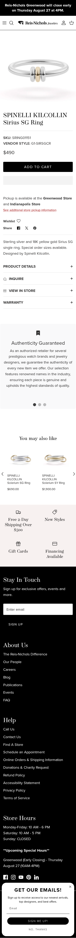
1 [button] (32, 405)
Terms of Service (16, 797)
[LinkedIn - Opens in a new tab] (36, 877)
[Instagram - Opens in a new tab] (13, 877)
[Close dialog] (70, 887)
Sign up (16, 624)
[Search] (13, 22)
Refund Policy (14, 775)
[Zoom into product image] (38, 68)
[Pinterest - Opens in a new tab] (28, 877)
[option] (38, 68)
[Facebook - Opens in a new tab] (5, 877)
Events (8, 692)
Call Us (8, 729)
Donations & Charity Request (26, 767)
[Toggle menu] (4, 22)
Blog (6, 677)
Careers (9, 669)
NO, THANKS (38, 929)
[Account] (62, 22)
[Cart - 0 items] (71, 22)
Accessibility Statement (21, 782)
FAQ (6, 700)
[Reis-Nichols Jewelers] (38, 22)
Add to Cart (38, 166)
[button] (38, 184)
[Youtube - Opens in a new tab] (21, 877)
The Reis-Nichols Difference (25, 654)
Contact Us (12, 736)
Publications (12, 684)
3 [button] (43, 405)
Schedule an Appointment (24, 752)
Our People (12, 661)
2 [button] (37, 405)
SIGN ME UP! (38, 921)
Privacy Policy (14, 790)
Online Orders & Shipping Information (33, 759)
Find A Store (13, 744)
